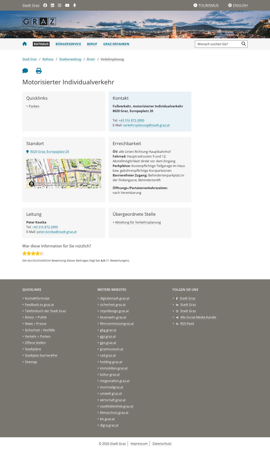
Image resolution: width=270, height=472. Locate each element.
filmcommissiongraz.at (117, 323)
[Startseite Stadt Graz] (24, 44)
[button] (240, 5)
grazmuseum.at (111, 349)
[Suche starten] (244, 44)
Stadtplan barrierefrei (41, 355)
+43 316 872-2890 (131, 120)
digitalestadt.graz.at (114, 298)
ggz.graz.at (108, 336)
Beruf (92, 44)
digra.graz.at (109, 425)
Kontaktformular (37, 298)
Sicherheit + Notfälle (40, 330)
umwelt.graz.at (111, 393)
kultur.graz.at (110, 374)
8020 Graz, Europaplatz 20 (49, 151)
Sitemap (31, 362)
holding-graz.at (111, 362)
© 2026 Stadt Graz (112, 443)
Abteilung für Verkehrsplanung (138, 222)
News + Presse (35, 323)
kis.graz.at (107, 419)
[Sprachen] (230, 5)
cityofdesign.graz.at (114, 311)
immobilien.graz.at (114, 368)
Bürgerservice (68, 44)
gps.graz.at (108, 343)
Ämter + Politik (36, 317)
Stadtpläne (33, 349)
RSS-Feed (187, 323)
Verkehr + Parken (38, 336)
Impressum (139, 443)
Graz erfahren (116, 44)
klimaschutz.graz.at (114, 412)
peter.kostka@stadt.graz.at (57, 232)
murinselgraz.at (111, 387)
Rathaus (41, 44)
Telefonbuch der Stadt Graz (45, 311)
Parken (34, 106)
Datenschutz (162, 443)
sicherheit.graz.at (113, 304)
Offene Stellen (35, 343)
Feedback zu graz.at (39, 304)
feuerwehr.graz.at (113, 317)
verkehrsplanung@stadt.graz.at (146, 125)
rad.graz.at (108, 355)
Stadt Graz (30, 5)
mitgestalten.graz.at (115, 381)
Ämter (91, 59)
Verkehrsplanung (112, 59)
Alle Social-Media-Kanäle (198, 317)
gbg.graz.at (108, 330)
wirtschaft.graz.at (113, 400)
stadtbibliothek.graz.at (116, 406)
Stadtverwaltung (70, 59)
